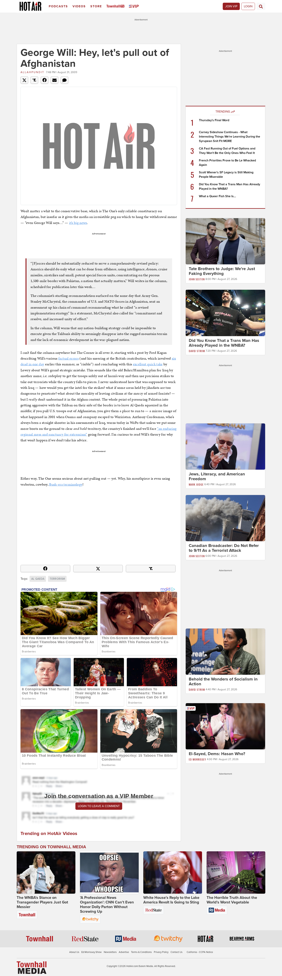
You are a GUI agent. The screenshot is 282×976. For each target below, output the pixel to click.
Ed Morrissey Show (91, 952)
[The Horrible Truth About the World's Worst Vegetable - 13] (236, 872)
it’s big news (78, 222)
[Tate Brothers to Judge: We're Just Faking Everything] (225, 241)
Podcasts (58, 6)
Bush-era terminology (65, 484)
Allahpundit (32, 72)
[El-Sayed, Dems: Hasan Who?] (225, 726)
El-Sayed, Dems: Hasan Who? (217, 753)
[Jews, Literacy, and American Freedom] (225, 446)
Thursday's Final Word (214, 120)
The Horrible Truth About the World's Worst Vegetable (232, 900)
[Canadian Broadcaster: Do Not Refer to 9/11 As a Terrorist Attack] (225, 518)
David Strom (197, 351)
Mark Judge (196, 484)
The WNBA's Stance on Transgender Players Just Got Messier (42, 902)
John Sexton (197, 279)
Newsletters (110, 952)
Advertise (124, 952)
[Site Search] (260, 6)
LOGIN (248, 6)
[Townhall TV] (116, 6)
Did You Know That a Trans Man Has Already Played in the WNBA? (224, 343)
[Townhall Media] (31, 967)
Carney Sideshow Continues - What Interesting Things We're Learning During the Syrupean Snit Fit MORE (229, 136)
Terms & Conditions (141, 952)
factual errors (68, 358)
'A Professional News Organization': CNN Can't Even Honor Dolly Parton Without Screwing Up (107, 904)
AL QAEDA (37, 578)
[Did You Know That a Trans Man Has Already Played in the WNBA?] (225, 313)
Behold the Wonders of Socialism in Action (223, 681)
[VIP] (134, 6)
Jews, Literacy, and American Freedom (217, 476)
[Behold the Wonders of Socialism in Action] (225, 651)
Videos (79, 6)
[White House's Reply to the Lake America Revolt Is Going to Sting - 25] (172, 872)
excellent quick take (148, 364)
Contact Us (176, 952)
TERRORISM (57, 578)
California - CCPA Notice (200, 952)
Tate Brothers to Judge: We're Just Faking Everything (222, 271)
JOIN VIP (231, 6)
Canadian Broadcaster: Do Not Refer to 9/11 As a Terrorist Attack (224, 548)
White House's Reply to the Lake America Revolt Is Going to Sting (171, 900)
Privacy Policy (161, 952)
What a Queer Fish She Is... (217, 196)
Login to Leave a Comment (99, 806)
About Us (74, 952)
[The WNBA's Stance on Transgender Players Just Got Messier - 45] (46, 872)
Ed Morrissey (197, 759)
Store (96, 6)
